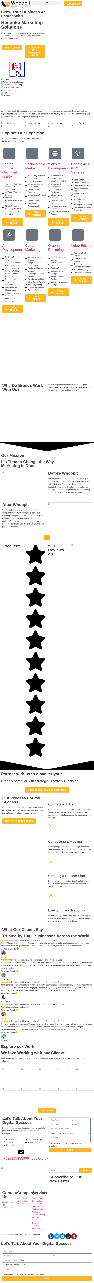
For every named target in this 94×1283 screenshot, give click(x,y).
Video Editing (81, 245)
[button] (46, 3)
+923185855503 (16, 1158)
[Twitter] (57, 1236)
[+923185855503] (6, 1152)
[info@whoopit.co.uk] (21, 1152)
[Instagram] (68, 1236)
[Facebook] (51, 1236)
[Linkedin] (62, 1236)
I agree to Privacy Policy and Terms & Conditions (24, 1275)
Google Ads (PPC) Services (80, 168)
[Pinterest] (74, 1236)
